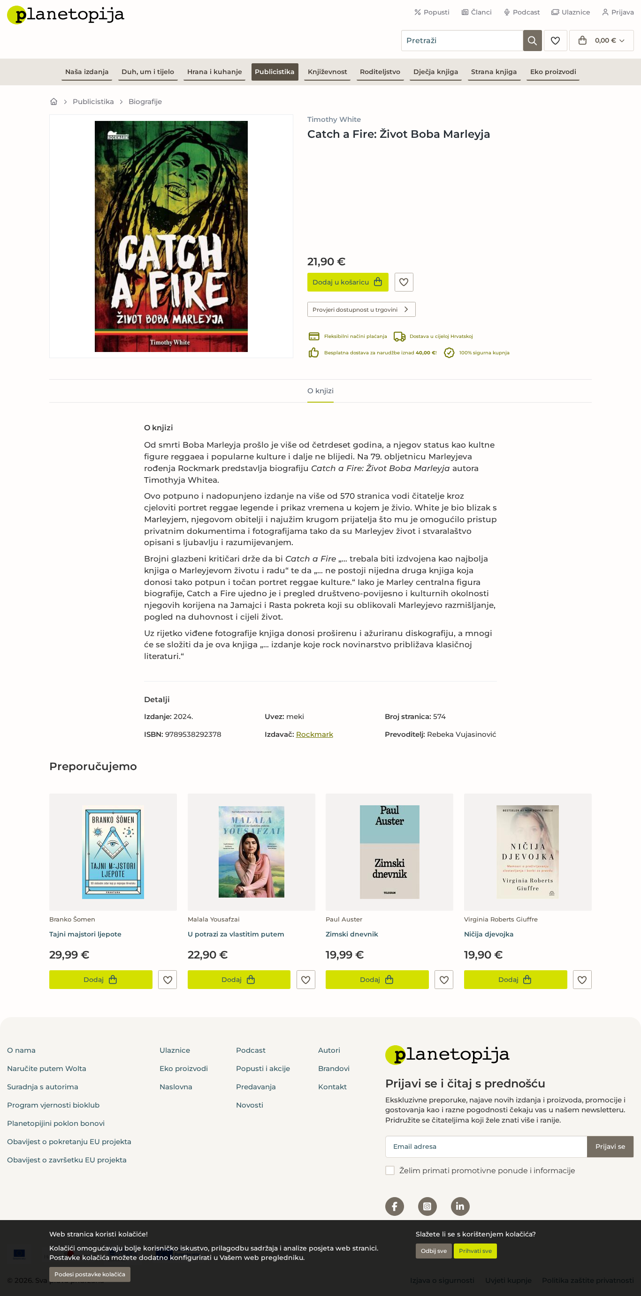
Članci (481, 12)
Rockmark (314, 734)
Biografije (145, 101)
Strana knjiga (494, 71)
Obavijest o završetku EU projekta (67, 1159)
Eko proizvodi (553, 71)
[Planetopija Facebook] (394, 1206)
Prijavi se (610, 1146)
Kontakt (332, 1086)
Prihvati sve (475, 1250)
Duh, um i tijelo (148, 71)
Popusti (437, 12)
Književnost (327, 71)
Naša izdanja (87, 71)
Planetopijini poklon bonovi (56, 1123)
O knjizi (320, 390)
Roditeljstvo (380, 71)
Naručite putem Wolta (46, 1068)
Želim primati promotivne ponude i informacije (487, 1170)
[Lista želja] (555, 40)
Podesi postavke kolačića (89, 1274)
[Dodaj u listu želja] (404, 282)
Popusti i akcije (263, 1068)
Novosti (249, 1105)
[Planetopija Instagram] (427, 1206)
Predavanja (256, 1086)
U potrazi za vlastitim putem (236, 934)
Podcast (526, 12)
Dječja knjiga (435, 71)
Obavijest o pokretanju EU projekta (69, 1141)
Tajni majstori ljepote (85, 934)
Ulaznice (576, 12)
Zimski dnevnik (352, 934)
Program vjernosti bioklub (53, 1105)
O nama (21, 1050)
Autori (329, 1050)
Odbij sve (434, 1250)
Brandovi (334, 1068)
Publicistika (275, 71)
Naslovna (176, 1086)
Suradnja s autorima (42, 1086)
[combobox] (462, 40)
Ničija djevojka (489, 934)
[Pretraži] (532, 40)
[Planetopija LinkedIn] (460, 1206)
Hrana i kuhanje (214, 71)
